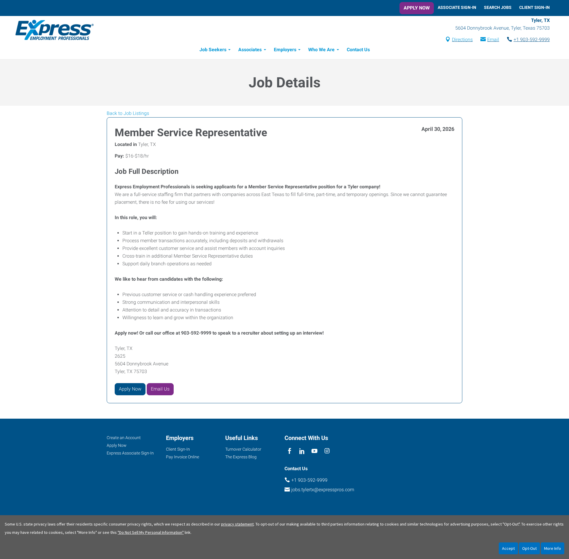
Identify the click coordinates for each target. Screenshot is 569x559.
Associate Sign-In (457, 7)
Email (493, 39)
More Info (552, 548)
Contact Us (358, 49)
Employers (285, 49)
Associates (250, 49)
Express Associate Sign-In (130, 453)
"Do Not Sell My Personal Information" (151, 532)
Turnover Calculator (243, 449)
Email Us (160, 389)
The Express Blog (241, 456)
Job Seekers (212, 49)
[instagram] (327, 451)
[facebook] (289, 451)
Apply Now (417, 8)
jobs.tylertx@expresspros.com (322, 489)
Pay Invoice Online (182, 456)
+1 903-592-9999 (532, 39)
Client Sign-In (534, 7)
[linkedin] (302, 451)
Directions (462, 39)
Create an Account (124, 437)
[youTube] (314, 451)
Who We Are (321, 49)
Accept (508, 548)
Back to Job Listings (128, 113)
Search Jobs (498, 7)
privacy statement (237, 524)
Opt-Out (529, 548)
